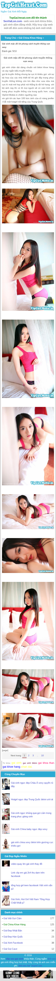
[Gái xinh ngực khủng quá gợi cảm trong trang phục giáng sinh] (6, 819)
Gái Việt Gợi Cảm (12, 918)
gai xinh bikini (30, 763)
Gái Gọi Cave (10, 949)
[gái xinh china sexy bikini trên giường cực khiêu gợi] (6, 848)
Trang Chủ (10, 37)
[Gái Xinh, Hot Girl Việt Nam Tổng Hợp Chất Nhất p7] (6, 905)
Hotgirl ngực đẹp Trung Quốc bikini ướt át (32, 799)
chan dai (26, 766)
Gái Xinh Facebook (13, 942)
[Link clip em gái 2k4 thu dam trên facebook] (6, 877)
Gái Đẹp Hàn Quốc (13, 936)
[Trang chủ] (24, 8)
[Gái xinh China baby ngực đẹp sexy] (6, 833)
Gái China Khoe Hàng (30, 37)
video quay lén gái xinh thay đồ (26, 864)
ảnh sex (52, 958)
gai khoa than (46, 763)
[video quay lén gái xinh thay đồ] (6, 865)
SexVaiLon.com (12, 21)
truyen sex (36, 965)
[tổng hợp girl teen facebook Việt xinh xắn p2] (6, 891)
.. (37, 755)
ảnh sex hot (24, 965)
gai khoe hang (11, 766)
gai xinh (17, 762)
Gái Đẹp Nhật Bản (12, 930)
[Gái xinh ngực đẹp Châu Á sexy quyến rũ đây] (6, 789)
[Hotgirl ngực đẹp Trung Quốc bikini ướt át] (6, 804)
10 (42, 755)
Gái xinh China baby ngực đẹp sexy (29, 829)
